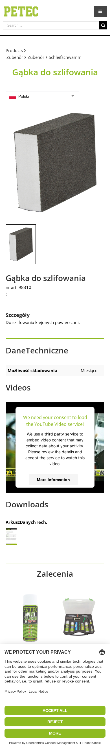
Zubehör (14, 57)
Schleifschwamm (65, 57)
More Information (53, 479)
